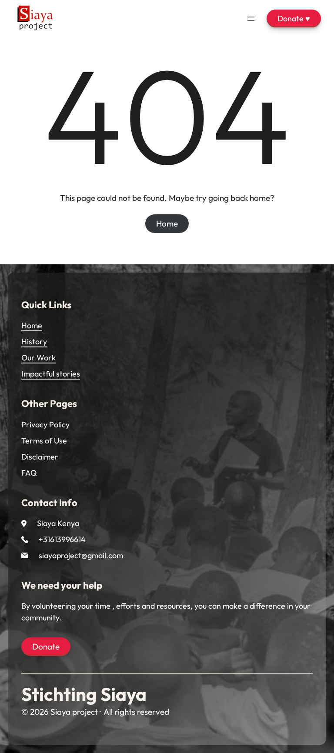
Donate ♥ (293, 18)
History (34, 342)
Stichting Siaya (84, 694)
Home (167, 223)
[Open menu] (251, 18)
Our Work (38, 358)
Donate (46, 646)
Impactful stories (50, 374)
